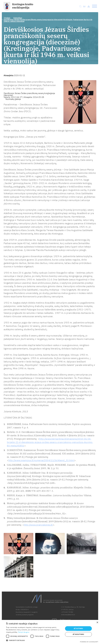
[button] (34, 640)
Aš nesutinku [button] (78, 634)
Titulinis (7, 18)
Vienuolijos (17, 18)
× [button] (97, 622)
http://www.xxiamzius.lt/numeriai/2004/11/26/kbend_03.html (41, 460)
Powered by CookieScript (89, 642)
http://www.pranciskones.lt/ (38, 524)
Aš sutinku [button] (78, 628)
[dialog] (50, 631)
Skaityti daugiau (23, 632)
